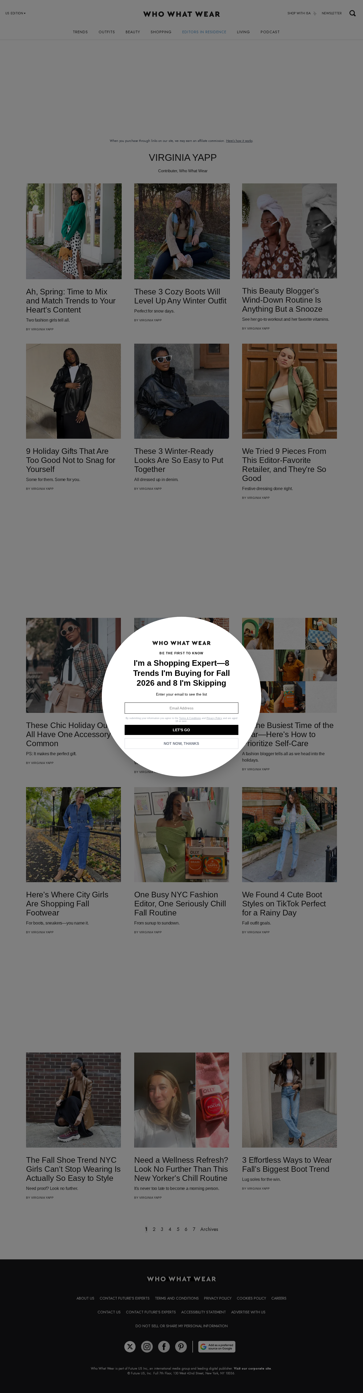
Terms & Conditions (190, 718)
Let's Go (181, 730)
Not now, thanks (181, 743)
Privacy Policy (214, 718)
